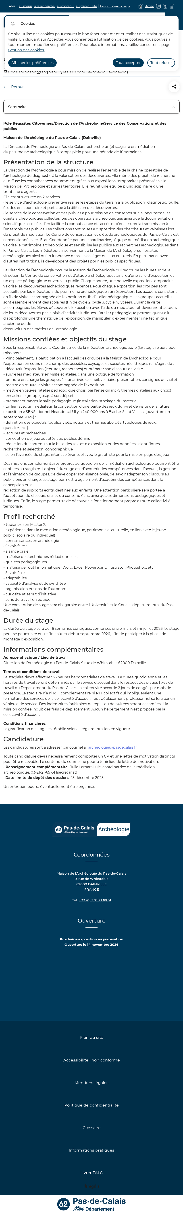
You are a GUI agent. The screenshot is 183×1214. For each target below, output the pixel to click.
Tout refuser (161, 63)
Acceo (149, 6)
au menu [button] (25, 6)
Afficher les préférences (32, 63)
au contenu (65, 6)
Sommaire (17, 107)
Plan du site (91, 1037)
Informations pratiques (91, 1150)
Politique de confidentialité (91, 1105)
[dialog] (92, 43)
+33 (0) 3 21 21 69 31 (95, 900)
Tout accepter (128, 63)
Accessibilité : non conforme (91, 1060)
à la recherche (44, 6)
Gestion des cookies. (26, 50)
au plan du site (86, 6)
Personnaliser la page (115, 6)
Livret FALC (91, 1172)
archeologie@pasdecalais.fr (112, 747)
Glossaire (92, 1127)
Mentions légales (91, 1082)
